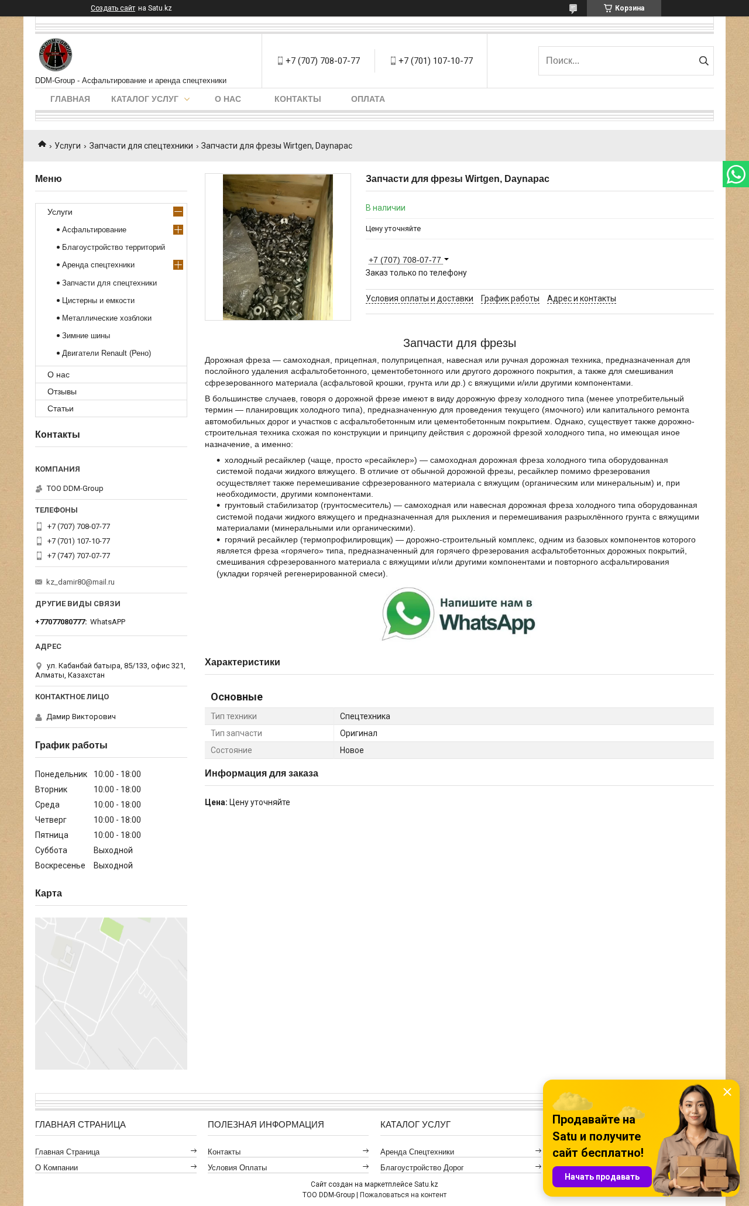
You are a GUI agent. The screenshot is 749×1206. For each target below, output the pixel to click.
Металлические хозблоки (107, 318)
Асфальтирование (94, 229)
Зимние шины (86, 335)
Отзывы (62, 391)
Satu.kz (426, 1184)
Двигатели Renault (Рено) (106, 353)
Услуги (67, 145)
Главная (70, 99)
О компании (56, 1167)
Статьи (60, 408)
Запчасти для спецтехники (141, 145)
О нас (228, 99)
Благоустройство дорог (422, 1167)
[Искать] (703, 60)
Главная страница (67, 1151)
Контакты (297, 99)
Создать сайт (113, 8)
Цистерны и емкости (98, 300)
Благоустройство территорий (113, 247)
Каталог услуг (144, 99)
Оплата (368, 99)
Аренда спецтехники (98, 264)
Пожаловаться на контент (403, 1195)
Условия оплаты (237, 1167)
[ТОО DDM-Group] (56, 55)
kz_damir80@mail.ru (80, 582)
